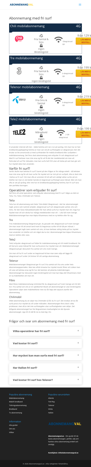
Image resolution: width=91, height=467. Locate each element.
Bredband (13, 409)
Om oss (12, 429)
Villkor (11, 432)
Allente (51, 398)
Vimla (50, 409)
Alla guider (13, 425)
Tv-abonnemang (15, 413)
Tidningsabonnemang (18, 405)
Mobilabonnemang (16, 398)
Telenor (51, 405)
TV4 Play (51, 402)
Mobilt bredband (16, 402)
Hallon (50, 413)
